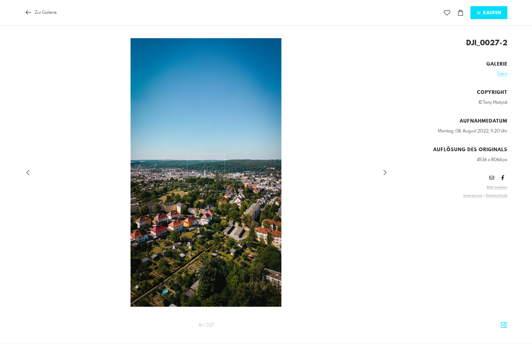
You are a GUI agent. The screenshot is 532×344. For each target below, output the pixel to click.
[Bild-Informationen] (503, 325)
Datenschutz (496, 196)
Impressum (472, 196)
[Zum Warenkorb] (460, 13)
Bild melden (497, 187)
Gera (502, 74)
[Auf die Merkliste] (447, 13)
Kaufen (491, 13)
